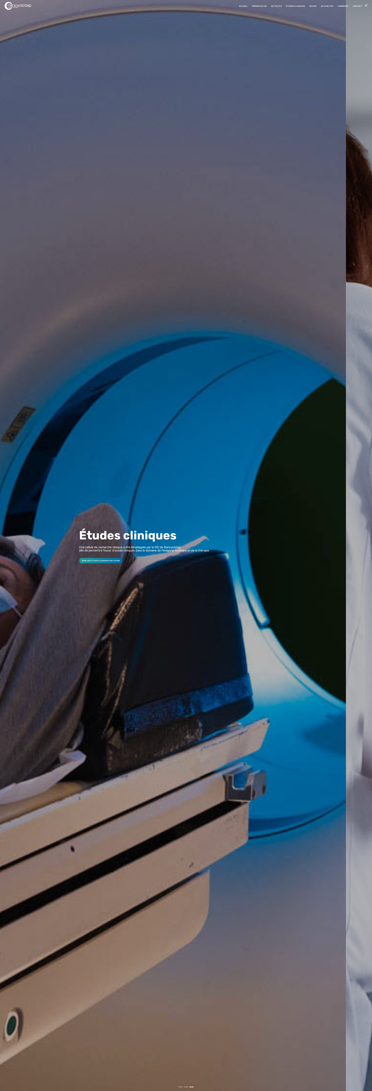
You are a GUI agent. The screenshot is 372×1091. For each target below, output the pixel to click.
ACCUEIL (243, 6)
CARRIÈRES (343, 6)
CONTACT (357, 6)
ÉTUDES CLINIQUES (295, 6)
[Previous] (5, 547)
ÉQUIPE (313, 6)
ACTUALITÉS (327, 6)
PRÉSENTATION (259, 6)
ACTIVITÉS (276, 6)
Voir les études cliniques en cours (23, 561)
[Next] (366, 547)
